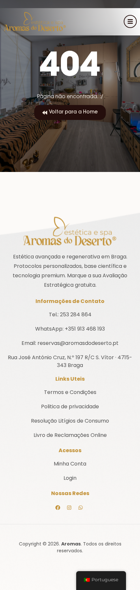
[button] (70, 112)
